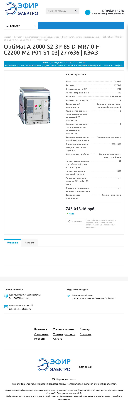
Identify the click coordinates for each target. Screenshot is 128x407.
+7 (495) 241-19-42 (21, 298)
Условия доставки (64, 334)
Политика (85, 334)
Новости (39, 338)
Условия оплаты (63, 329)
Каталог (15, 26)
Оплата (57, 338)
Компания (40, 329)
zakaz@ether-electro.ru (111, 14)
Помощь (85, 329)
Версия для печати (66, 379)
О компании (41, 334)
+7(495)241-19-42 (112, 10)
